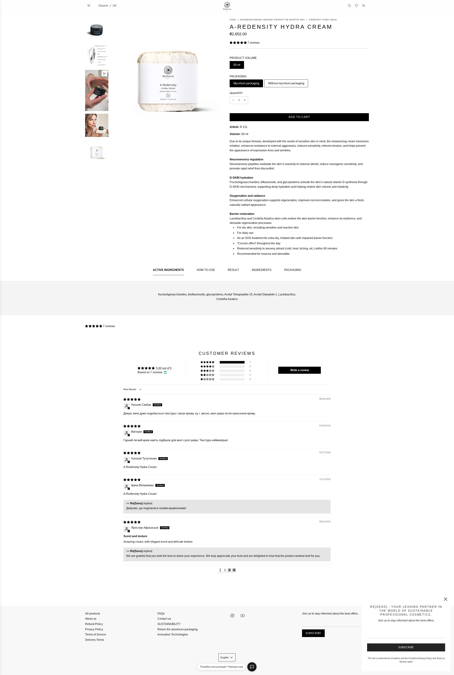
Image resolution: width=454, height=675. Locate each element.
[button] (238, 42)
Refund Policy (94, 624)
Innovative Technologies (172, 634)
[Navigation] (89, 5)
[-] (233, 100)
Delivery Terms (94, 639)
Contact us (164, 618)
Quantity (236, 93)
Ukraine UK (107, 5)
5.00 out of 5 (163, 368)
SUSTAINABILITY (169, 624)
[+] (245, 100)
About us (90, 618)
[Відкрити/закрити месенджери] (252, 666)
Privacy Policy (94, 629)
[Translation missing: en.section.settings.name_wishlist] (356, 5)
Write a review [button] (299, 370)
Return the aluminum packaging (177, 629)
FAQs (161, 613)
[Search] (349, 5)
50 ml (236, 64)
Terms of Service (95, 634)
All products (92, 613)
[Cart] (363, 5)
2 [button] (225, 570)
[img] (131, 399)
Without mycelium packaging (286, 83)
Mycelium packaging (246, 83)
